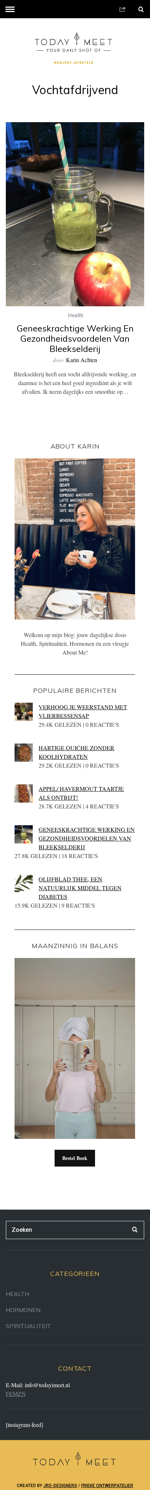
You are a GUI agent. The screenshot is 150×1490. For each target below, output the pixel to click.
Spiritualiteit (28, 1326)
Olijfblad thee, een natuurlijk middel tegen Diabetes (80, 887)
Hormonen (23, 1310)
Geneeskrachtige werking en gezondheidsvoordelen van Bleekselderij (75, 338)
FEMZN (16, 1393)
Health (75, 315)
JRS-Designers (60, 1485)
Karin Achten (81, 360)
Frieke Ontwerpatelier (107, 1485)
